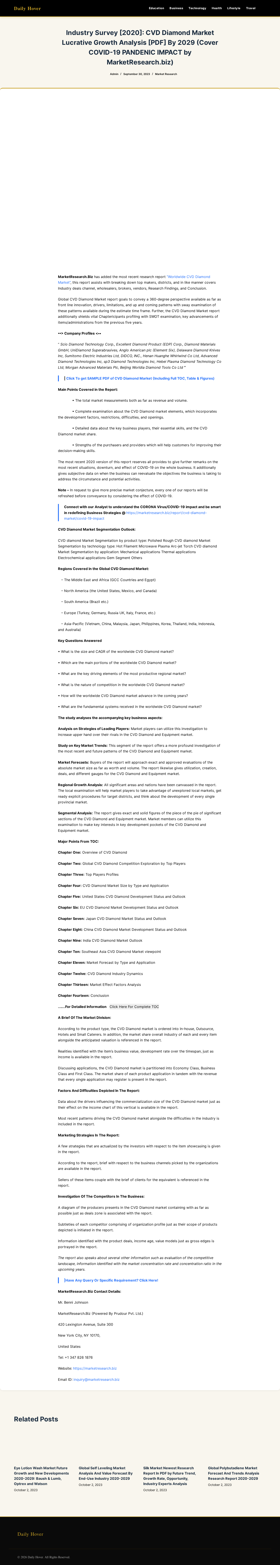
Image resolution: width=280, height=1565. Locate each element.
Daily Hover (27, 8)
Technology (197, 8)
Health (217, 8)
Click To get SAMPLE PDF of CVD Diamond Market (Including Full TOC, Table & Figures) (140, 378)
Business (176, 8)
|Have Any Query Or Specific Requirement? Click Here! (111, 1280)
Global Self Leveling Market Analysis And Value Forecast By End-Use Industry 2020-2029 (106, 1473)
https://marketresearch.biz (95, 1368)
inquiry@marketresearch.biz (97, 1379)
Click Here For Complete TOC (134, 1006)
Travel (251, 8)
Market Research (166, 74)
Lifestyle (234, 8)
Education (156, 8)
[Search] (264, 8)
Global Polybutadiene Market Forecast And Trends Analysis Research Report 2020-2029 (233, 1473)
